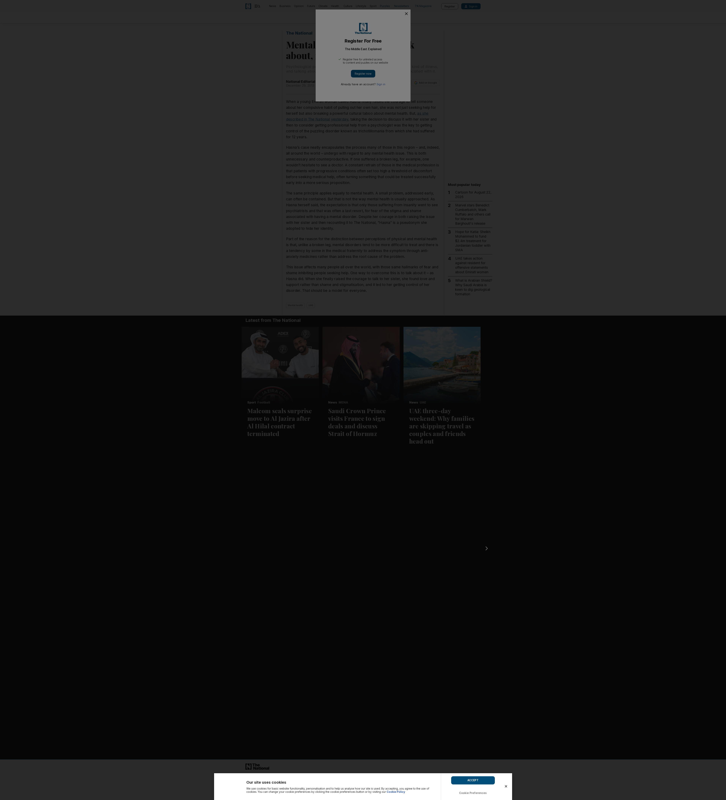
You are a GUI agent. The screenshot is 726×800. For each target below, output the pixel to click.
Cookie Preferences (473, 792)
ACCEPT (472, 780)
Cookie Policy (396, 791)
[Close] (506, 786)
